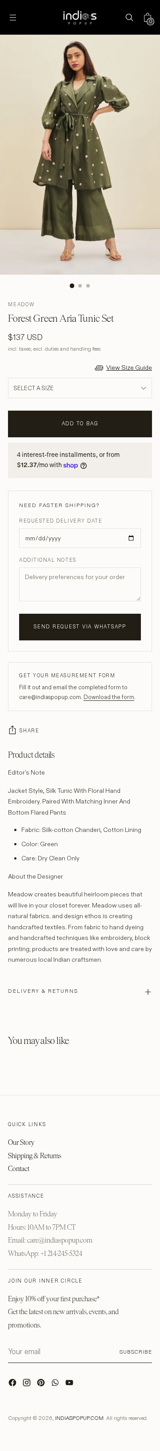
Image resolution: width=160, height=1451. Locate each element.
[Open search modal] (129, 17)
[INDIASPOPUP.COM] (80, 17)
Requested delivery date (60, 521)
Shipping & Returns (34, 1155)
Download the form (109, 696)
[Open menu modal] (13, 17)
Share (30, 730)
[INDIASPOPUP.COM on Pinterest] (41, 1384)
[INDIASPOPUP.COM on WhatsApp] (56, 1384)
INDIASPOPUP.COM (79, 1418)
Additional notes (47, 560)
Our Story (21, 1142)
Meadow (21, 304)
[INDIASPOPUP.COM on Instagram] (27, 1384)
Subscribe (136, 1351)
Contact (18, 1168)
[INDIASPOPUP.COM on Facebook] (13, 1384)
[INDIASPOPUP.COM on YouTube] (70, 1384)
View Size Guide (129, 368)
